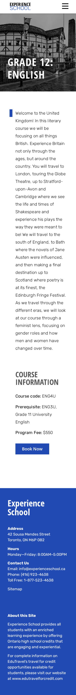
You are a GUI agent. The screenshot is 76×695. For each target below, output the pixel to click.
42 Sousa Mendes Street (29, 534)
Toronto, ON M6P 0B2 (26, 540)
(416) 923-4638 (34, 574)
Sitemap (15, 589)
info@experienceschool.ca (42, 568)
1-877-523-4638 (38, 580)
